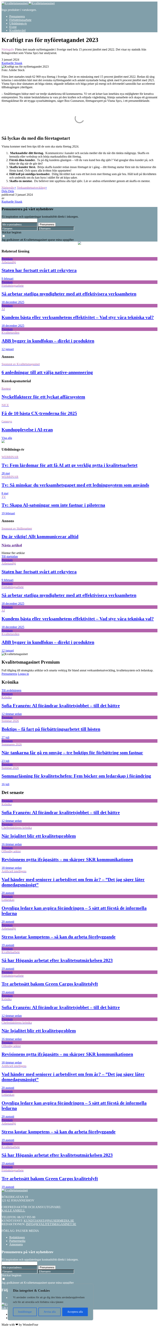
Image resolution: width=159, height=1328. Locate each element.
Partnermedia (17, 1240)
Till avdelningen (11, 690)
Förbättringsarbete (20, 20)
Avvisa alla (50, 1311)
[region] (50, 1302)
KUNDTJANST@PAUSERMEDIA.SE (49, 1220)
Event (12, 27)
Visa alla (7, 438)
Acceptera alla (75, 1311)
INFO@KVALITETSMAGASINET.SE (51, 1224)
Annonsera (16, 1244)
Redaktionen (17, 1237)
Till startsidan (10, 556)
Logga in (23, 673)
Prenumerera (17, 16)
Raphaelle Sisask (12, 63)
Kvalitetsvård (17, 30)
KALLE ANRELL (13, 1210)
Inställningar (25, 1311)
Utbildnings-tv (18, 23)
